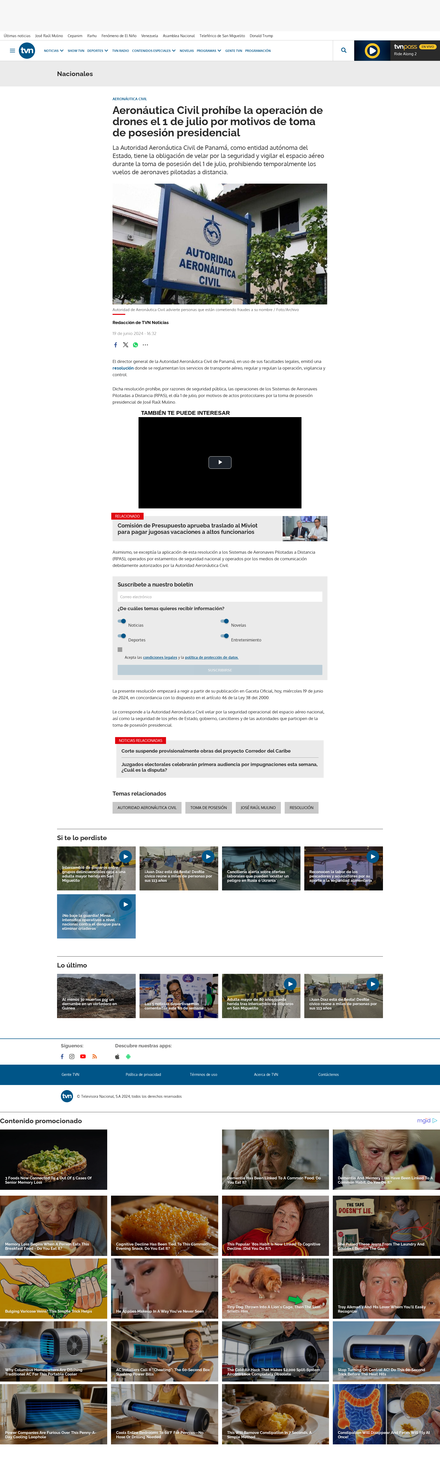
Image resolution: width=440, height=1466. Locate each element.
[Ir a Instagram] (72, 1056)
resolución (123, 368)
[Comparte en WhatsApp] (135, 345)
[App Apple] (118, 1056)
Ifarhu (92, 36)
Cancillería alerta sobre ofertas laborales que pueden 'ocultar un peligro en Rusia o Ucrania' (258, 876)
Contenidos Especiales (151, 51)
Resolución (301, 807)
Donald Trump (261, 36)
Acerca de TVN (266, 1074)
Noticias (51, 51)
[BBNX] (67, 1096)
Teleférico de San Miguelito (222, 36)
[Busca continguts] (343, 50)
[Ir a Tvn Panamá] (27, 50)
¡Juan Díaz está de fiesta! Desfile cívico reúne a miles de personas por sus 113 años (178, 876)
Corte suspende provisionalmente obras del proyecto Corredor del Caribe (206, 751)
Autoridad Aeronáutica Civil (147, 807)
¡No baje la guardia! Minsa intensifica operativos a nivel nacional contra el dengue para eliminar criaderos (91, 922)
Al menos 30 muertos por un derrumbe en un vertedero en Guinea (89, 1004)
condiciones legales (160, 657)
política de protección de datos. (212, 657)
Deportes (95, 51)
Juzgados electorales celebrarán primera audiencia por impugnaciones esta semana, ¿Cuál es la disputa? (219, 767)
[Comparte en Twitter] (125, 345)
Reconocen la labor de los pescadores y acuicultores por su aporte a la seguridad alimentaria (340, 876)
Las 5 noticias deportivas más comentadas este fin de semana (174, 1006)
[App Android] (129, 1056)
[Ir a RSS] (96, 1056)
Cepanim (75, 36)
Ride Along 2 (405, 54)
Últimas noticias (17, 36)
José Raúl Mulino (49, 36)
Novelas (187, 51)
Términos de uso (203, 1074)
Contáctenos (328, 1074)
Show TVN (76, 51)
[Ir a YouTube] (84, 1056)
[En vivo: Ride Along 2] (372, 50)
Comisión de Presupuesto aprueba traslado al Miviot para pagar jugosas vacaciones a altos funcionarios (187, 528)
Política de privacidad (143, 1074)
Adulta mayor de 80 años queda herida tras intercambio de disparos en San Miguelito (260, 1004)
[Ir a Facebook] (63, 1056)
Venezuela (149, 36)
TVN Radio (120, 51)
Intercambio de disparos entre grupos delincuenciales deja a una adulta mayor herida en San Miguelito (94, 874)
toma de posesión (208, 807)
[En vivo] (398, 44)
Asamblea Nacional (179, 36)
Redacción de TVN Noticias (141, 322)
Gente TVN (233, 51)
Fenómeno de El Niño (119, 36)
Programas (206, 51)
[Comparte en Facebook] (116, 345)
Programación (258, 51)
